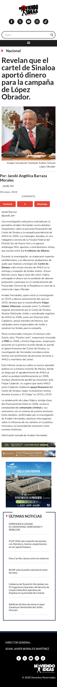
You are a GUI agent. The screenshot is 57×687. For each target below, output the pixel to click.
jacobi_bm (8, 186)
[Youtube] (28, 21)
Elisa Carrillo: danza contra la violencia (29, 558)
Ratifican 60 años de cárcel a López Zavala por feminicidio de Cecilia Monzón (27, 607)
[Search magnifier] (52, 35)
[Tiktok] (45, 21)
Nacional (13, 51)
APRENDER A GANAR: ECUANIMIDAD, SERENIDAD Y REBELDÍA (26, 526)
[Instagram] (37, 21)
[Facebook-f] (11, 21)
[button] (28, 42)
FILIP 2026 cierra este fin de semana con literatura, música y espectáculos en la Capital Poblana (28, 544)
